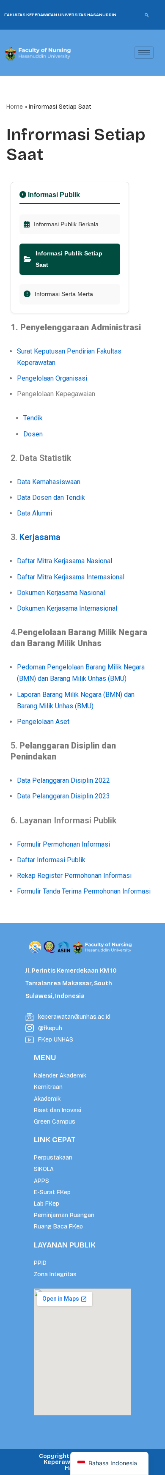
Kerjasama (39, 537)
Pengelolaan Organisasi (52, 378)
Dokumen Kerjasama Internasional (67, 608)
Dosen (33, 434)
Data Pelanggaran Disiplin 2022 (63, 780)
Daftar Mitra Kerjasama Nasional (64, 561)
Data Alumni (34, 513)
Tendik (33, 418)
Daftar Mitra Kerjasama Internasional (70, 577)
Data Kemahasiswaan (48, 482)
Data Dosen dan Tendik (51, 497)
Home (14, 106)
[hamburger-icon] (144, 53)
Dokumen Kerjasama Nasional (61, 593)
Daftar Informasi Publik (51, 860)
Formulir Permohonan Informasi (63, 844)
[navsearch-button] (146, 14)
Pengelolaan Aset (43, 722)
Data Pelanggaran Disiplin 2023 (63, 796)
